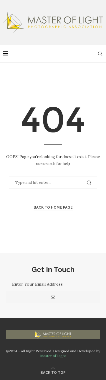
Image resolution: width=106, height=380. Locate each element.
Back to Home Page (53, 207)
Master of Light (53, 355)
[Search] (100, 53)
